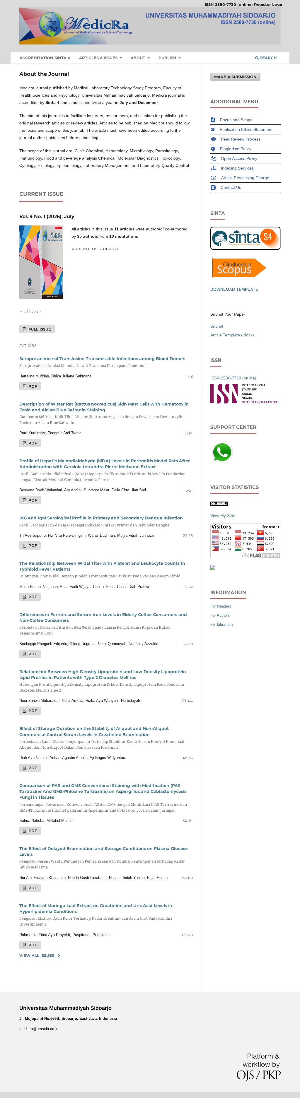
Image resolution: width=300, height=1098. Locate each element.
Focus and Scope (236, 119)
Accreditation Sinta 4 (44, 57)
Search (268, 57)
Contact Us (231, 187)
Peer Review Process (240, 139)
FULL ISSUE (39, 329)
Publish (168, 57)
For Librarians (221, 624)
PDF (32, 386)
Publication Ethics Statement (246, 129)
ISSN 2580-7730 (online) (229, 4)
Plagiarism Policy (235, 148)
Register (262, 4)
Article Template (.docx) (232, 335)
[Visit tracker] (212, 568)
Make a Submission (235, 76)
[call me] (222, 462)
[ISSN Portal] (243, 402)
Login (278, 4)
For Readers (220, 606)
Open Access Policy (239, 158)
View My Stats (223, 515)
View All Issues (36, 955)
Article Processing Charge (245, 177)
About (138, 57)
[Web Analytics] (219, 504)
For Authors (220, 615)
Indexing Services (237, 168)
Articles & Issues (99, 57)
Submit (216, 326)
